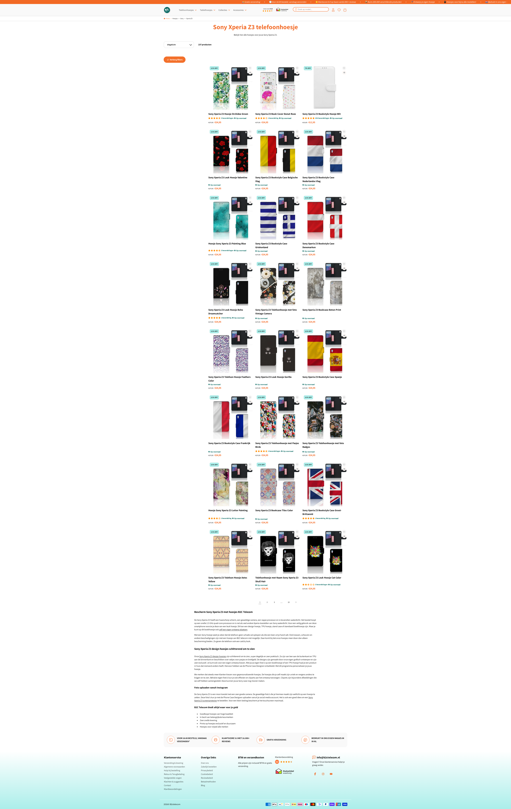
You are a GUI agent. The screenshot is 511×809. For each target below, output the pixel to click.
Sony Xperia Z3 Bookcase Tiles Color (274, 510)
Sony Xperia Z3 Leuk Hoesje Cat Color (321, 577)
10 (289, 602)
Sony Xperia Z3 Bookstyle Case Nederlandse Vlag (318, 179)
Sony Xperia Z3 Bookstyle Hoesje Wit (321, 113)
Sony (182, 18)
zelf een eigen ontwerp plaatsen (233, 629)
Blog (203, 785)
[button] (311, 9)
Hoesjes (175, 18)
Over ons (205, 763)
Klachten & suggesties (173, 781)
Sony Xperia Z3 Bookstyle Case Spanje (322, 376)
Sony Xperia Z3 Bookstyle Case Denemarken (318, 245)
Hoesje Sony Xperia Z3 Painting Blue (227, 243)
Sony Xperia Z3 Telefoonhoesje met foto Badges (323, 445)
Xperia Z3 (189, 18)
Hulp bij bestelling (172, 770)
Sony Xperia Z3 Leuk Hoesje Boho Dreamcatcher (225, 311)
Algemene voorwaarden (174, 766)
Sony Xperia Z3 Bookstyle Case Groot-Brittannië (321, 512)
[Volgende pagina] (296, 602)
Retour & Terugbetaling (174, 774)
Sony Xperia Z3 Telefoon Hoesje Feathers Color (229, 378)
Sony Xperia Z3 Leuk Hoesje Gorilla (273, 376)
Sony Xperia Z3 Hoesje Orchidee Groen (228, 113)
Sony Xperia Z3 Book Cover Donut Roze (275, 113)
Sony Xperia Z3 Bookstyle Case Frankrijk (229, 443)
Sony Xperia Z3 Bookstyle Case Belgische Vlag (276, 179)
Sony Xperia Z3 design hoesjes (212, 656)
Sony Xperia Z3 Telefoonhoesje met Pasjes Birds (277, 445)
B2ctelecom (175, 804)
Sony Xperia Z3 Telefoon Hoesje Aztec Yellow (227, 579)
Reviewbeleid (207, 777)
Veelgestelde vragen (173, 777)
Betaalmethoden (208, 781)
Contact (167, 785)
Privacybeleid (207, 770)
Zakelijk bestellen (209, 766)
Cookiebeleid (207, 774)
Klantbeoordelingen (173, 789)
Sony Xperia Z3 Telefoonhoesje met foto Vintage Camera (276, 311)
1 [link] (259, 602)
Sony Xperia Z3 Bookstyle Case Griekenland (271, 245)
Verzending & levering (173, 763)
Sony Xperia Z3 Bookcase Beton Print (321, 309)
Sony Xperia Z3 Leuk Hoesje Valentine (227, 177)
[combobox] (311, 9)
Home (168, 18)
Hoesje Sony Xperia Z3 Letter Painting (228, 510)
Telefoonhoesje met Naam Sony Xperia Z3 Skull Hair (276, 579)
